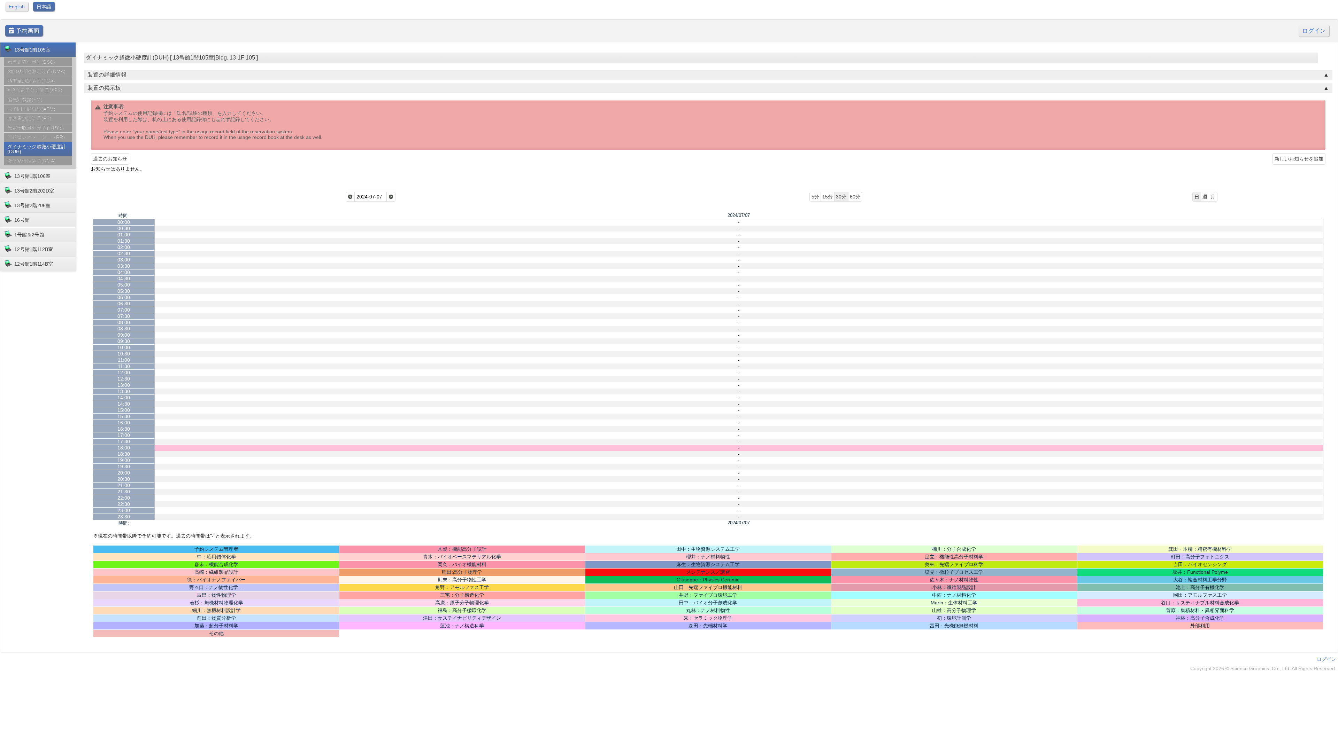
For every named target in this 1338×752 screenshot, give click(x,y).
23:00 (123, 510)
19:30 (123, 466)
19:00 (123, 460)
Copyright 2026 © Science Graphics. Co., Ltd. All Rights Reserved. (1263, 668)
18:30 (123, 454)
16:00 (123, 422)
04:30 (123, 278)
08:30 (123, 328)
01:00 (123, 234)
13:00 (123, 385)
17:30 (123, 441)
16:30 (123, 429)
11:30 (124, 366)
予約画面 (26, 31)
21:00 (123, 485)
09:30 (123, 341)
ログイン (1314, 31)
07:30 (123, 316)
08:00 (123, 322)
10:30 (123, 354)
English (17, 6)
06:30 (123, 303)
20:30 (123, 479)
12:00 (123, 372)
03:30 (123, 266)
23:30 (123, 516)
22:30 (123, 504)
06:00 (123, 297)
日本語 (44, 6)
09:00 (123, 335)
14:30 (123, 404)
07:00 (123, 310)
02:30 (123, 253)
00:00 (123, 222)
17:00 (123, 435)
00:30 (123, 228)
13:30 (123, 391)
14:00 (123, 397)
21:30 (123, 491)
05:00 (123, 285)
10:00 (123, 347)
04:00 (123, 272)
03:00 (123, 260)
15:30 (123, 416)
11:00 (124, 360)
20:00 (123, 473)
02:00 (123, 247)
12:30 (123, 379)
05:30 (123, 291)
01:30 (123, 241)
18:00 (123, 448)
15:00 (123, 410)
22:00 (123, 498)
